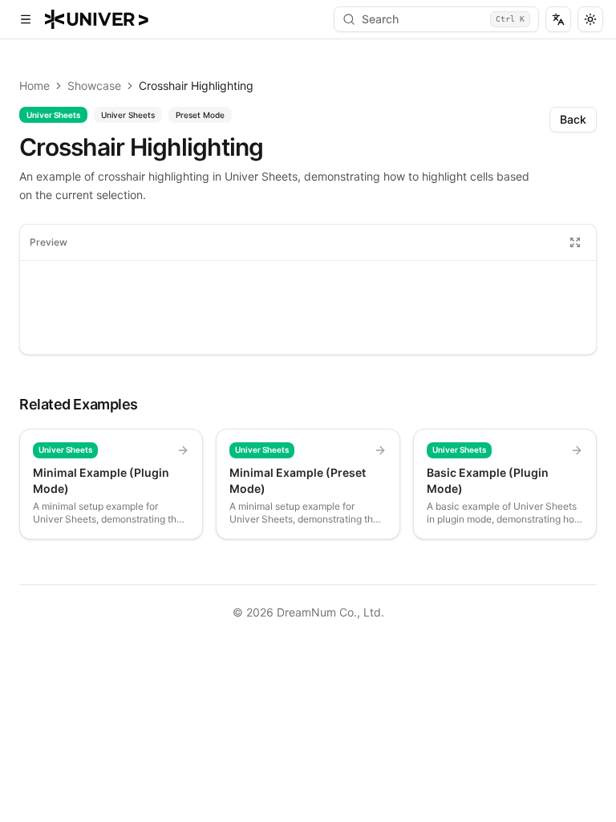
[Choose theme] (590, 19)
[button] (25, 19)
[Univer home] (96, 19)
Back (573, 119)
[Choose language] (558, 19)
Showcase (94, 85)
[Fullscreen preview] (575, 242)
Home (34, 85)
